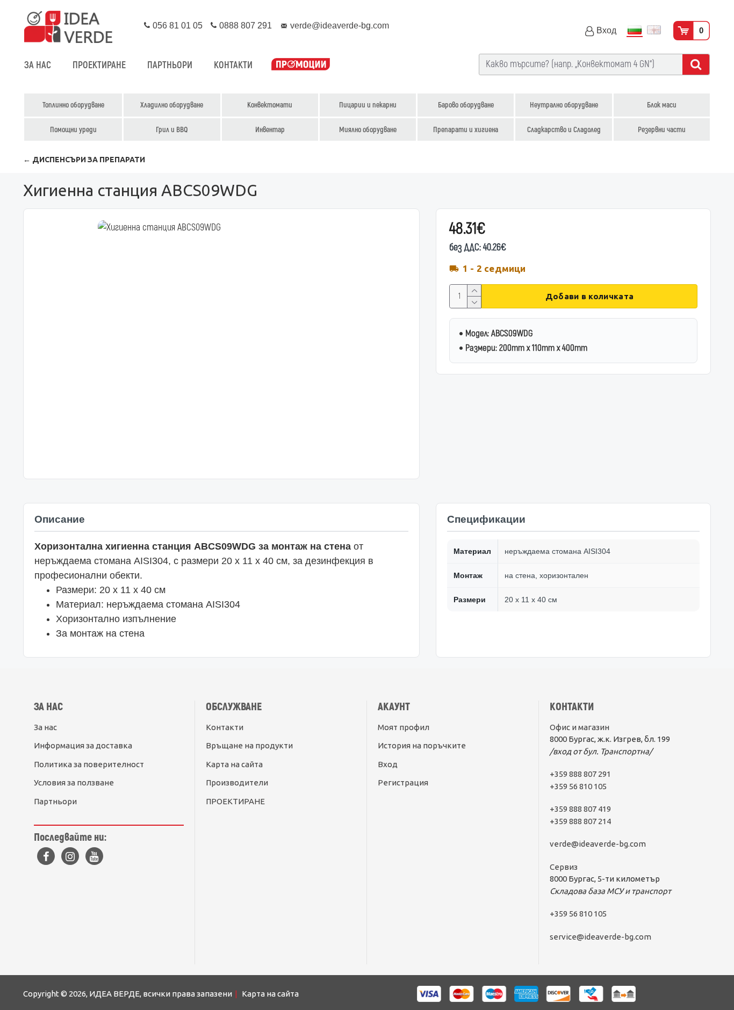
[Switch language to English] (654, 31)
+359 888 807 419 (580, 808)
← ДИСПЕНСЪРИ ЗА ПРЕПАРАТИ (84, 159)
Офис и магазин (579, 727)
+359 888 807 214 (580, 821)
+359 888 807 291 (580, 773)
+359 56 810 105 (578, 786)
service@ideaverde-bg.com (600, 936)
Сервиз (564, 866)
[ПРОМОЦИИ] (300, 65)
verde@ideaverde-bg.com (598, 843)
